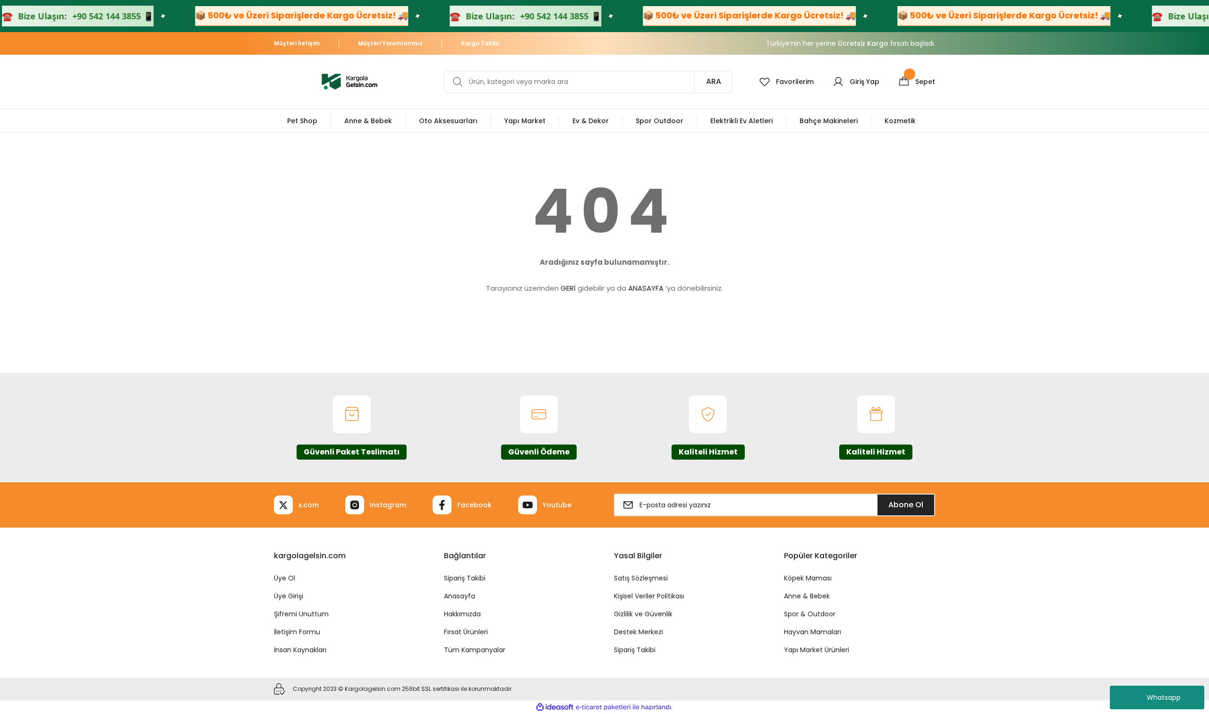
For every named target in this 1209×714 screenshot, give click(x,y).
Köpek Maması (808, 578)
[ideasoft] (555, 707)
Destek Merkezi (638, 632)
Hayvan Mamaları (812, 632)
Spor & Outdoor (809, 614)
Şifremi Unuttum (301, 614)
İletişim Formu (297, 632)
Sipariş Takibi (464, 578)
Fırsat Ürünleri (466, 632)
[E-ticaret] (603, 707)
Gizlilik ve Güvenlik (643, 614)
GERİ (568, 288)
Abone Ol (905, 504)
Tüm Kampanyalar (474, 650)
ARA (713, 81)
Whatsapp (1164, 697)
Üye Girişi (288, 596)
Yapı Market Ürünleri (816, 650)
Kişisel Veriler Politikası (649, 596)
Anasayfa (459, 596)
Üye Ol (284, 578)
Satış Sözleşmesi (641, 578)
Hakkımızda (462, 614)
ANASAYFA (646, 288)
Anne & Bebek (807, 596)
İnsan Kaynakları (300, 650)
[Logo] (349, 81)
